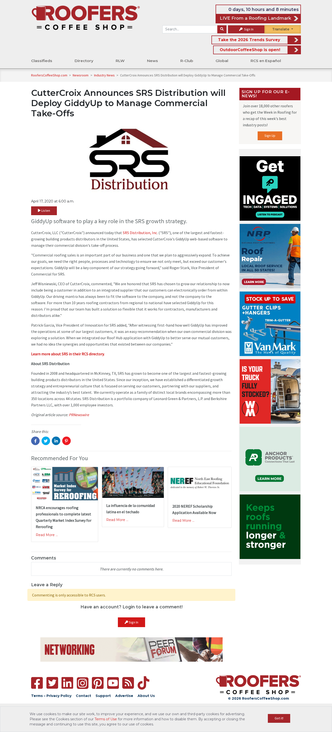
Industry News (104, 75)
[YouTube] (113, 683)
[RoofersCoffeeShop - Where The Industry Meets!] (86, 17)
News (152, 60)
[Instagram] (82, 683)
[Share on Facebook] (35, 441)
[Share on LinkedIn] (56, 441)
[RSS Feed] (128, 683)
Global (222, 60)
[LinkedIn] (67, 683)
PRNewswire (79, 414)
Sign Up (269, 135)
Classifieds (41, 60)
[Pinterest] (98, 683)
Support (103, 696)
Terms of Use (106, 719)
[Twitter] (52, 683)
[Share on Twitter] (46, 441)
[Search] (222, 29)
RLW (120, 60)
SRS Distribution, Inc (140, 232)
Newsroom (81, 75)
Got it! (279, 718)
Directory (84, 60)
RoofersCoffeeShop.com (49, 75)
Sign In (248, 29)
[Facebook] (37, 683)
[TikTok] (143, 683)
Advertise (124, 696)
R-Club (186, 60)
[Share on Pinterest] (66, 441)
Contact (83, 696)
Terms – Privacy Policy (51, 696)
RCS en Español (266, 60)
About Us (146, 696)
